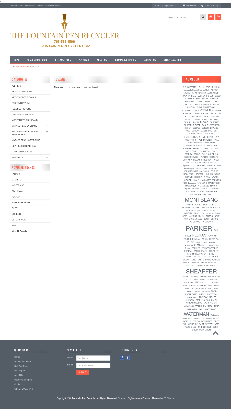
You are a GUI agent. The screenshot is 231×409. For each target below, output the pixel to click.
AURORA (188, 92)
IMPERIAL (212, 162)
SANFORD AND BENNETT (209, 259)
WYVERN (209, 324)
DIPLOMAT (213, 119)
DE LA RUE (196, 116)
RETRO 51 (212, 254)
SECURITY (190, 265)
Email (70, 364)
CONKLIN (16, 213)
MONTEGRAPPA (194, 204)
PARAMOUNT (207, 221)
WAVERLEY (188, 318)
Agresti (201, 87)
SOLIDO (189, 279)
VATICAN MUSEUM (194, 302)
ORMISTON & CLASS (193, 219)
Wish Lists (191, 5)
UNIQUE (202, 294)
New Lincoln (199, 213)
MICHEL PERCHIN (198, 194)
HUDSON (207, 160)
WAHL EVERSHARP (21, 202)
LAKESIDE (187, 180)
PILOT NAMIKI (201, 242)
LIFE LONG (202, 183)
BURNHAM (189, 101)
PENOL (205, 239)
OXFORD (214, 219)
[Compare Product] (211, 17)
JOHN (204, 168)
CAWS (206, 104)
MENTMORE (211, 191)
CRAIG (197, 113)
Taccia (209, 285)
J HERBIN (201, 165)
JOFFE (198, 168)
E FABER (197, 125)
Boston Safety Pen (200, 98)
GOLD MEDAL (205, 151)
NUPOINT (193, 216)
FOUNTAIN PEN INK (21, 102)
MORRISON (215, 207)
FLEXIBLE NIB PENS (21, 108)
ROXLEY (206, 256)
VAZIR (206, 302)
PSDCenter (169, 398)
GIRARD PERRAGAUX (192, 148)
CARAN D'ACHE (210, 101)
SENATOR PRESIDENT (206, 265)
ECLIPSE (196, 128)
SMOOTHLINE (214, 276)
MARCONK (190, 191)
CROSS (204, 113)
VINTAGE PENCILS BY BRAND (26, 140)
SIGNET (186, 276)
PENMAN (196, 239)
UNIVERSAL (212, 294)
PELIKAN (16, 196)
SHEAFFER (17, 179)
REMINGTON (200, 254)
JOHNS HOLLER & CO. (209, 171)
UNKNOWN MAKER (207, 297)
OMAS (201, 216)
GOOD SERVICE (191, 157)
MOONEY (186, 207)
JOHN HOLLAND (191, 171)
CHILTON (191, 107)
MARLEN (200, 191)
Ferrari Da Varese (195, 142)
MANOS (204, 188)
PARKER (16, 173)
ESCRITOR (209, 133)
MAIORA (213, 185)
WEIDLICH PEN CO (191, 321)
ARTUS (206, 90)
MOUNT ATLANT (193, 210)
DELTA (206, 116)
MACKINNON (191, 185)
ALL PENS (16, 85)
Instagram (128, 357)
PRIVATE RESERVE (210, 248)
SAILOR (186, 259)
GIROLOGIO (208, 148)
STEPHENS (212, 279)
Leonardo (192, 183)
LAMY (196, 179)
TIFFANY (189, 291)
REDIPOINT (213, 251)
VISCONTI (189, 306)
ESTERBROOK (19, 219)
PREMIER (196, 248)
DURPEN (188, 125)
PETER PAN (214, 239)
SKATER (203, 276)
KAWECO (199, 174)
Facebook (122, 357)
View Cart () (211, 5)
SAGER (215, 256)
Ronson (188, 256)
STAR (196, 279)
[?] (203, 79)
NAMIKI (213, 210)
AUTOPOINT (212, 93)
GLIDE (217, 148)
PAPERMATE (195, 221)
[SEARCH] (203, 17)
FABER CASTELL (205, 139)
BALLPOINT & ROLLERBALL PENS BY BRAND (25, 133)
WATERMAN (17, 190)
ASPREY (214, 90)
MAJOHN (195, 188)
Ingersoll (186, 165)
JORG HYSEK (188, 174)
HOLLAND (197, 160)
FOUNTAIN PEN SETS (22, 151)
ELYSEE (192, 133)
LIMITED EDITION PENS (23, 114)
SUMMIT (215, 282)
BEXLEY (201, 95)
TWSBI (214, 291)
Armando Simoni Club (193, 90)
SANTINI (186, 262)
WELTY (217, 321)
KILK (207, 174)
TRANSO (206, 291)
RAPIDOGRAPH (200, 251)
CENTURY (214, 104)
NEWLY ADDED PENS (22, 91)
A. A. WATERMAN (190, 87)
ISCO (193, 165)
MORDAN (205, 207)
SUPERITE (193, 285)
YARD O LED (190, 327)
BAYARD (186, 96)
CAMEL (199, 101)
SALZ (194, 259)
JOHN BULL (214, 168)
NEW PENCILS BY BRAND (24, 145)
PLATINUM (199, 245)
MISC (210, 194)
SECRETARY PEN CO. (210, 262)
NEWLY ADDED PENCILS (24, 97)
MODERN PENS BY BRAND (25, 119)
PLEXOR (209, 245)
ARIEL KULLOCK (213, 87)
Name (70, 357)
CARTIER (198, 104)
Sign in (40, 5)
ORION (217, 216)
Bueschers (214, 98)
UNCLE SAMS (191, 294)
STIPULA (199, 282)
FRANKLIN (190, 145)
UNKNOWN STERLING (195, 300)
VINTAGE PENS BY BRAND (24, 125)
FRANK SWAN (209, 142)
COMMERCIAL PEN (190, 110)
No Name (210, 213)
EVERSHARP (208, 136)
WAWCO (197, 318)
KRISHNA (198, 177)
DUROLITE (214, 122)
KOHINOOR (215, 174)
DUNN (196, 122)
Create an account (53, 5)
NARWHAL (188, 213)
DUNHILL (188, 122)
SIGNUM (194, 276)
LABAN (215, 177)
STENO (203, 279)
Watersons (215, 315)
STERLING (188, 282)
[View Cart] (218, 17)
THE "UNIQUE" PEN (202, 288)
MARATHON (214, 188)
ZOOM (208, 329)
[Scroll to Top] (216, 334)
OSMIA (206, 219)
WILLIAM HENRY (190, 324)
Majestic (187, 188)
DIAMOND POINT (200, 119)
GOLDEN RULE (200, 154)
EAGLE (205, 125)
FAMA (216, 140)
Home (16, 66)
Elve (215, 130)
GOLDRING (213, 154)
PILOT (14, 208)
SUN (185, 285)
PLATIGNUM (187, 245)
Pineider (212, 242)
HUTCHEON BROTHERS (196, 162)
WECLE (216, 318)
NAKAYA (205, 210)
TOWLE (197, 291)
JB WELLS (211, 165)
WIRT (201, 324)
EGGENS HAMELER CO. (202, 130)
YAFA (217, 324)
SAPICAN (196, 262)
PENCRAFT (213, 235)
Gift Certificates (16, 5)
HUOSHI (216, 160)
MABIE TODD (214, 183)
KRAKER (189, 177)
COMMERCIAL (209, 107)
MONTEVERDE (209, 204)
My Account (30, 5)
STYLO (207, 282)
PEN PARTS (17, 157)
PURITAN (188, 251)
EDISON (205, 128)
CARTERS (188, 104)
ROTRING (197, 256)
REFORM (190, 254)
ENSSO (200, 133)
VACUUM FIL (211, 300)
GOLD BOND (191, 151)
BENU (193, 95)
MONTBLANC (18, 185)
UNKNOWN (191, 297)
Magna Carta (203, 185)
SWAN (15, 225)
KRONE (207, 177)
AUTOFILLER (200, 93)
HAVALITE (204, 157)
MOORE (195, 207)
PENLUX (187, 239)
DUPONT (204, 122)
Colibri (199, 107)
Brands (25, 66)
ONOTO (209, 216)
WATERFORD (210, 309)
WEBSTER (207, 318)
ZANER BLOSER (205, 327)
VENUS (213, 302)
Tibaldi (215, 288)
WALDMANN (192, 309)
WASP (201, 309)
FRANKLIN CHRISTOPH (206, 145)
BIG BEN (210, 96)
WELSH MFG (206, 321)
